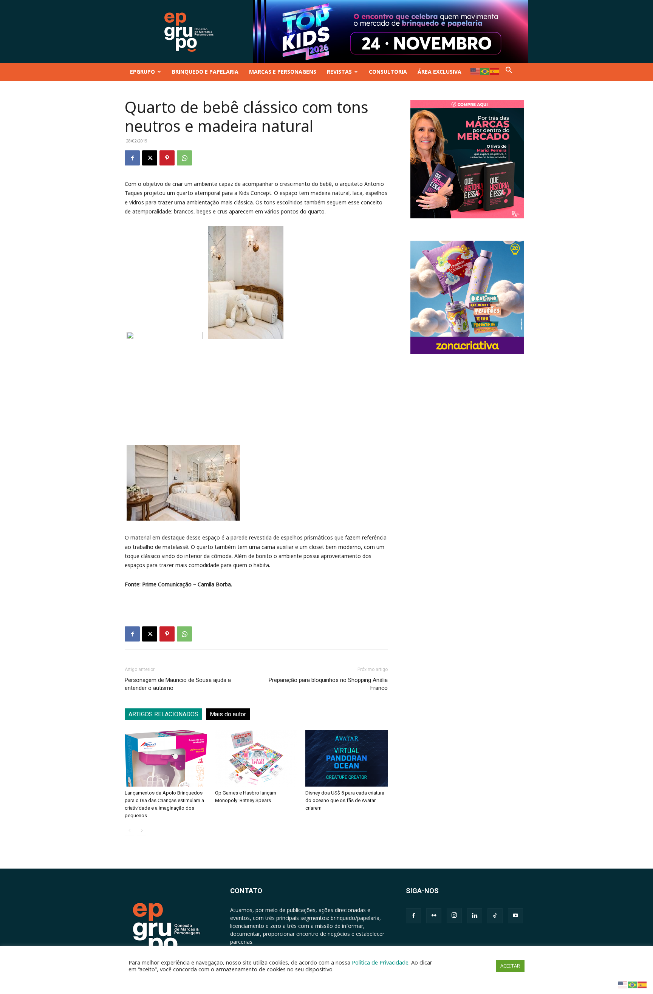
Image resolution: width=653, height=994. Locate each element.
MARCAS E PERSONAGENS (282, 71)
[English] (475, 70)
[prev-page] (129, 830)
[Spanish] (495, 70)
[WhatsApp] (184, 157)
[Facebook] (132, 157)
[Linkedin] (474, 915)
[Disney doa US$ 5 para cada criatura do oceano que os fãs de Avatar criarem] (346, 758)
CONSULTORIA (388, 71)
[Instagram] (454, 915)
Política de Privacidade (380, 962)
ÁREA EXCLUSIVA (439, 71)
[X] (149, 157)
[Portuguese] (485, 70)
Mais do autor (228, 714)
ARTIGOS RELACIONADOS (163, 714)
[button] (509, 71)
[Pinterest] (167, 157)
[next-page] (141, 830)
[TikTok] (495, 915)
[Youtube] (515, 915)
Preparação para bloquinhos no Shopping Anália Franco (328, 684)
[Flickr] (433, 915)
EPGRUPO (142, 71)
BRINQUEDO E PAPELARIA (205, 71)
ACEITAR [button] (510, 965)
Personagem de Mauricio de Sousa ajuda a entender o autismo (178, 684)
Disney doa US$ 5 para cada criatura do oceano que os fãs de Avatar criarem (344, 800)
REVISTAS (339, 71)
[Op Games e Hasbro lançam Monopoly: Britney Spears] (256, 758)
